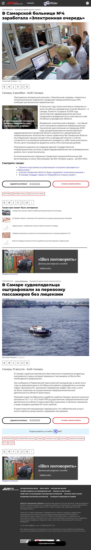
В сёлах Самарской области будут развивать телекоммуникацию (51, 172)
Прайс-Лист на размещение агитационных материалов (41, 494)
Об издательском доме (29, 488)
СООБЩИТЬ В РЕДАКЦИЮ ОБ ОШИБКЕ (63, 497)
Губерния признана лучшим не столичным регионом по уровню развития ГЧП (41, 233)
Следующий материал (47, 543)
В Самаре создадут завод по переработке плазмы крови (47, 175)
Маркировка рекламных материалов (34, 497)
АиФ (20, 81)
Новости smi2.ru (10, 274)
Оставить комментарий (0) (71, 184)
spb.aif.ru (21, 357)
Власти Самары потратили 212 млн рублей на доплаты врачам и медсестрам (40, 241)
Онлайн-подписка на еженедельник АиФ (35, 491)
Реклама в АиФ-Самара (61, 491)
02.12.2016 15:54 (7, 9)
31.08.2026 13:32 (7, 281)
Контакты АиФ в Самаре (73, 494)
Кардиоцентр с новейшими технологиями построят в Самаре (35, 226)
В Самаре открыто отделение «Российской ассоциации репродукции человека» (42, 218)
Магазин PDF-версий (58, 488)
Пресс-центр (44, 488)
